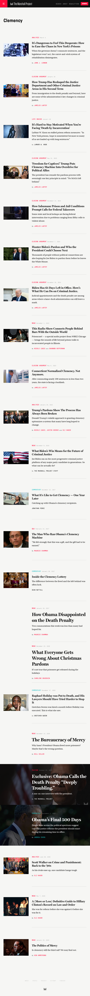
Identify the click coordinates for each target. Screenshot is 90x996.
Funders (62, 981)
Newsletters (74, 4)
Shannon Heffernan (57, 348)
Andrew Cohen (39, 837)
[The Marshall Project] (21, 3)
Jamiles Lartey (40, 105)
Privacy (44, 981)
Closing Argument (39, 77)
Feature (35, 770)
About (65, 4)
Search (58, 4)
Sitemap (53, 981)
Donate (84, 4)
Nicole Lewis (39, 348)
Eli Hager (67, 430)
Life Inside (37, 119)
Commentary (36, 490)
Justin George (53, 430)
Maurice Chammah (41, 551)
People (34, 981)
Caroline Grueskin (42, 678)
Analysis (35, 37)
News (34, 323)
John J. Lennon (40, 63)
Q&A (33, 529)
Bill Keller (39, 754)
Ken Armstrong (40, 955)
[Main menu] (3, 3)
